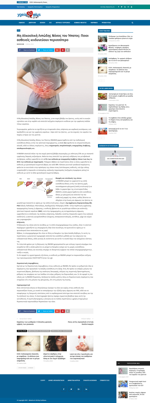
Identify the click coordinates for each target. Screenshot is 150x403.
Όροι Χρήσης (21, 7)
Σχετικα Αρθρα (22, 331)
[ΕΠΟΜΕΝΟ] (102, 80)
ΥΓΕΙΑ (18, 30)
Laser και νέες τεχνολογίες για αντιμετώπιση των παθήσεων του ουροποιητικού (81, 356)
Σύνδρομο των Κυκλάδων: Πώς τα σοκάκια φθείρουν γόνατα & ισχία (120, 37)
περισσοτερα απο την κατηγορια (61, 331)
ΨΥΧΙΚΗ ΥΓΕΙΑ (106, 23)
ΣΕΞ (50, 23)
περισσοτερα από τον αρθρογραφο (39, 331)
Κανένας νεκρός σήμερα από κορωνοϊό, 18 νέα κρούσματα (137, 394)
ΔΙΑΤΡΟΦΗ (32, 23)
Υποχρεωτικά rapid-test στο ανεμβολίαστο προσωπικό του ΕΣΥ (137, 383)
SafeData (43, 400)
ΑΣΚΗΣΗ (42, 23)
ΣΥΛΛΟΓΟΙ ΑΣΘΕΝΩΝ (90, 380)
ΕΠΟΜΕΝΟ (30, 368)
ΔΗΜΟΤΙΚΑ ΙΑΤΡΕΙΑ (74, 380)
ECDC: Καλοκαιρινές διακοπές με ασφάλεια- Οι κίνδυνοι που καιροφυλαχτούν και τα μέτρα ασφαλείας (64, 2)
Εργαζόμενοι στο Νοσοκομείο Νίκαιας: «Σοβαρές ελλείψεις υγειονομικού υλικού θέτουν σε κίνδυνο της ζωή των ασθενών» (120, 48)
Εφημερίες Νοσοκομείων (35, 7)
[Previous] (99, 80)
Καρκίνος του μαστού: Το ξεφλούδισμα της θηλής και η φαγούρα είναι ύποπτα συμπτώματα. (119, 108)
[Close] (118, 363)
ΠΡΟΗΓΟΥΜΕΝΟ (22, 368)
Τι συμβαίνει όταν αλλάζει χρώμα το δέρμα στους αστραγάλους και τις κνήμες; (121, 120)
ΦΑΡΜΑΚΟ (94, 23)
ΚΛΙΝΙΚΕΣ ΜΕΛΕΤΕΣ (80, 23)
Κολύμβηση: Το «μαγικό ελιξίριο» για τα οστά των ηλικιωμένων (120, 59)
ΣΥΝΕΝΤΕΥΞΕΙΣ (104, 380)
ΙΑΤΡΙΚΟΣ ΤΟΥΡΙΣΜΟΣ (63, 23)
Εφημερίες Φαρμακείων (53, 7)
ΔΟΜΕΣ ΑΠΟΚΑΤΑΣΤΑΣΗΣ (56, 380)
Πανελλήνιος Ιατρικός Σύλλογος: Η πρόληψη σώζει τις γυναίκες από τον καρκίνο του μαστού (137, 371)
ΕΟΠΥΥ (43, 380)
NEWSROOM (20, 44)
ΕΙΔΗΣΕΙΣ (22, 23)
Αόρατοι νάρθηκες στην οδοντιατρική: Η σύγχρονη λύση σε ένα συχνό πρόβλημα (54, 356)
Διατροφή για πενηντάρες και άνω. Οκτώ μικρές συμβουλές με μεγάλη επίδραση (121, 96)
